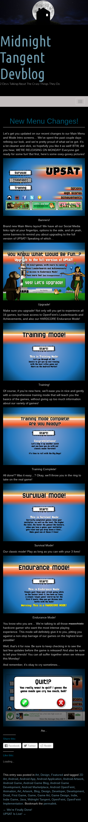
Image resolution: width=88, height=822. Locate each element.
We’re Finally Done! (17, 809)
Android (13, 779)
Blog (37, 791)
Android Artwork (73, 779)
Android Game (12, 783)
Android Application (49, 779)
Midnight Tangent (39, 799)
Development (75, 791)
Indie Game (10, 799)
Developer (58, 791)
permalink (50, 803)
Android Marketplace (35, 787)
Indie (74, 795)
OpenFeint (58, 799)
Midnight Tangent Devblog (25, 57)
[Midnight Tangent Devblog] (44, 12)
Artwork (27, 791)
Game (32, 795)
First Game (19, 795)
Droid (6, 795)
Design (45, 774)
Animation (9, 791)
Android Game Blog (36, 783)
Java (23, 799)
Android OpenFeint (62, 787)
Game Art (43, 795)
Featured (57, 774)
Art (37, 774)
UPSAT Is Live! (14, 813)
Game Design (60, 795)
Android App (27, 779)
